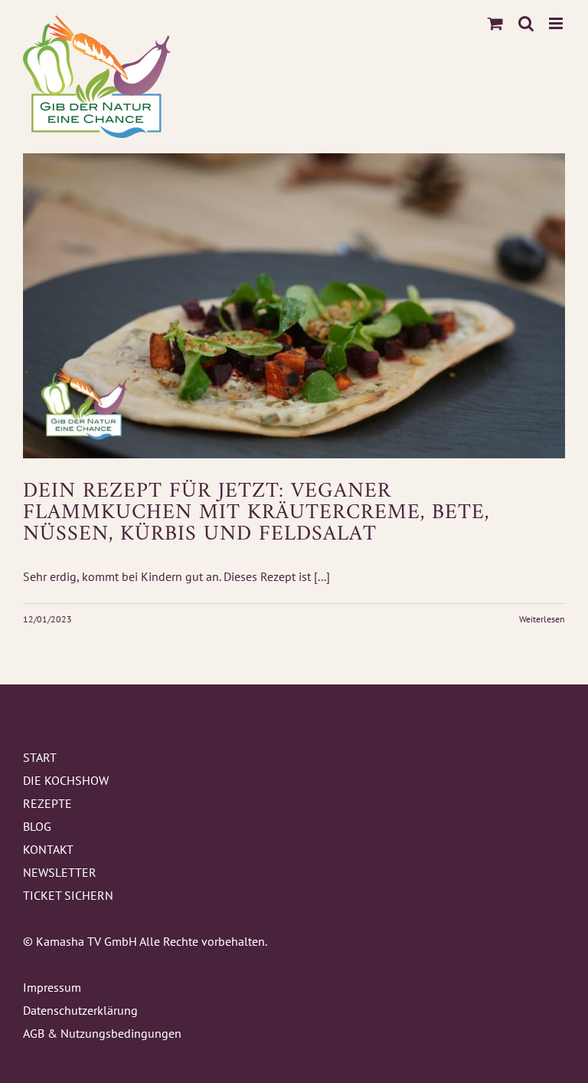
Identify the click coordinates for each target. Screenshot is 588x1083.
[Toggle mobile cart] (495, 23)
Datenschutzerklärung (80, 1010)
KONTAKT (48, 849)
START (40, 757)
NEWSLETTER (59, 872)
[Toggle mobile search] (526, 23)
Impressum (52, 987)
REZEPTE (47, 803)
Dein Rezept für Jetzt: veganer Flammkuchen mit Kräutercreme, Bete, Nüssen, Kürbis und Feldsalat (256, 513)
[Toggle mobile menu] (557, 23)
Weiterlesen (542, 619)
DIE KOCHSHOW (66, 780)
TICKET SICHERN (68, 895)
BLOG (37, 826)
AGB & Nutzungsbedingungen (102, 1033)
